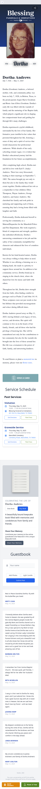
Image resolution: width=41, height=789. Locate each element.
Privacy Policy (14, 779)
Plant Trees (28, 417)
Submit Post (20, 580)
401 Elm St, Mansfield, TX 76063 (20, 413)
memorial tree (29, 359)
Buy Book (22, 509)
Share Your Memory (14, 543)
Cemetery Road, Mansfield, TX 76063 (22, 438)
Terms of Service (26, 779)
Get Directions (12, 417)
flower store (27, 362)
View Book (10, 509)
